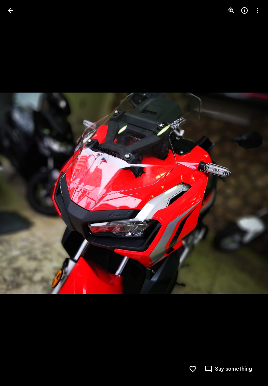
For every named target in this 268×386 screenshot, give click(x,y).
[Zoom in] (231, 10)
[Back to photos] (10, 10)
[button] (228, 369)
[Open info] (244, 10)
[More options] (257, 10)
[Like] (193, 369)
